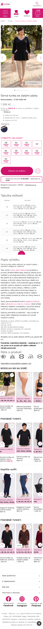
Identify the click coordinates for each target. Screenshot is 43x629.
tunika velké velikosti (18, 270)
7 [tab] (27, 90)
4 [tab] (21, 90)
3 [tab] (19, 90)
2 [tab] (17, 90)
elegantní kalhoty (32, 301)
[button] (2, 393)
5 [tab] (23, 90)
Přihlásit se (7, 112)
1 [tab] (15, 90)
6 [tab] (25, 90)
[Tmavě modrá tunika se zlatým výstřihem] (4, 128)
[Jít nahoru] (39, 623)
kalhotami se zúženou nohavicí (17, 304)
